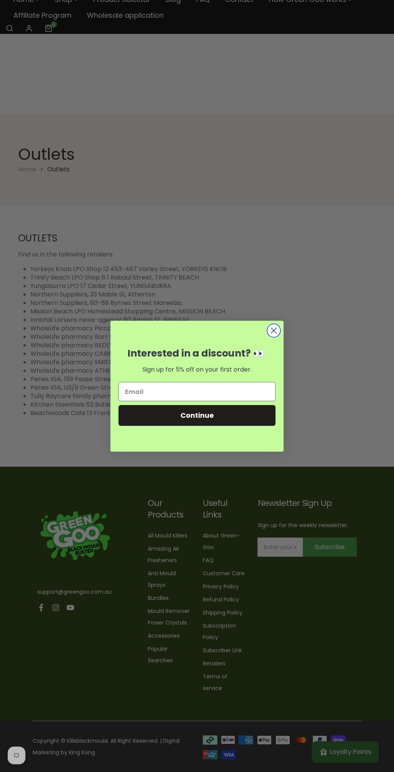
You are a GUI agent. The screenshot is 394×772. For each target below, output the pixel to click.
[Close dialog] (273, 330)
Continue (197, 415)
